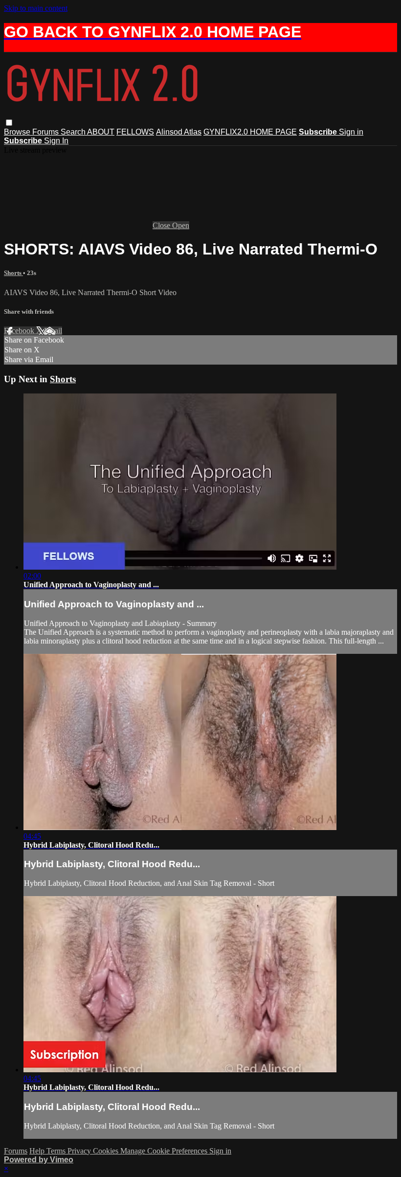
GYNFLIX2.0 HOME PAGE (250, 132)
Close (162, 225)
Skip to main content (35, 8)
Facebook (20, 330)
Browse (18, 132)
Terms (56, 1151)
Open (180, 225)
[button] (9, 122)
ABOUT (100, 132)
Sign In (56, 141)
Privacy (80, 1151)
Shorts (13, 273)
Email (53, 330)
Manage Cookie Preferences (164, 1151)
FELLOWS (135, 132)
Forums (46, 132)
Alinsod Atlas (178, 132)
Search (74, 132)
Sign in (351, 132)
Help (37, 1151)
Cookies (106, 1151)
